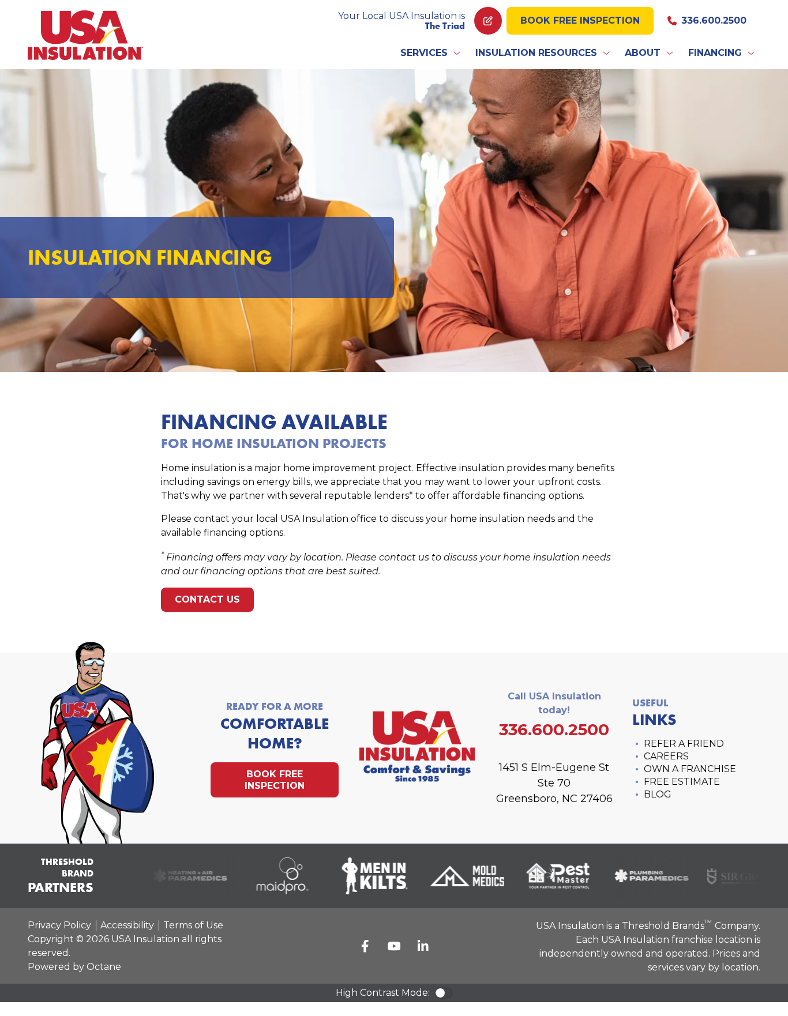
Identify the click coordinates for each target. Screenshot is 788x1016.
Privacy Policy (59, 925)
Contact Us (207, 599)
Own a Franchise (690, 768)
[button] (431, 53)
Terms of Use (193, 925)
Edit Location (488, 21)
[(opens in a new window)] (183, 876)
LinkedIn (422, 946)
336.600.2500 (713, 20)
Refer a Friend (684, 743)
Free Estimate (682, 781)
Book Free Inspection (580, 20)
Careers (666, 756)
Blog (657, 794)
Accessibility (127, 925)
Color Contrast (443, 993)
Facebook (365, 946)
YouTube (394, 946)
